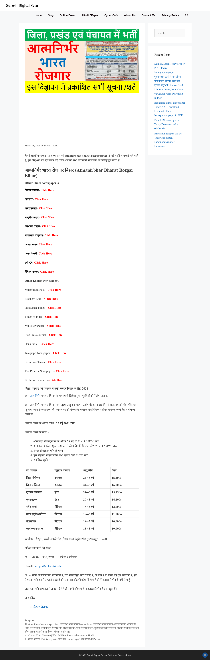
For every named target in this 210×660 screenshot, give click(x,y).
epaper (31, 620)
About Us (129, 15)
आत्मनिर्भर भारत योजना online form (76, 624)
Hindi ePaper (90, 15)
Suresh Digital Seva (22, 5)
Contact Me (148, 15)
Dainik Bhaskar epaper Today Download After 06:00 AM (166, 124)
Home (38, 15)
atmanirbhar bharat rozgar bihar (43, 624)
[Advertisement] (82, 120)
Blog (50, 15)
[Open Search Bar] (187, 15)
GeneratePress (124, 655)
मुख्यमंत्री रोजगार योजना (105, 628)
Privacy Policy (170, 15)
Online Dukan (68, 15)
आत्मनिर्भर (35, 396)
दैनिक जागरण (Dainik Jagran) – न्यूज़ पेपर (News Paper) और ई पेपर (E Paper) (64, 639)
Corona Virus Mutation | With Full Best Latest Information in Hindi (61, 635)
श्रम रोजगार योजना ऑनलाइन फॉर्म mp (53, 631)
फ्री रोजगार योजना (84, 628)
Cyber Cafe (111, 15)
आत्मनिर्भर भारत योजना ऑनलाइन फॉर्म (109, 624)
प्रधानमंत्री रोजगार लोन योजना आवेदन (58, 628)
